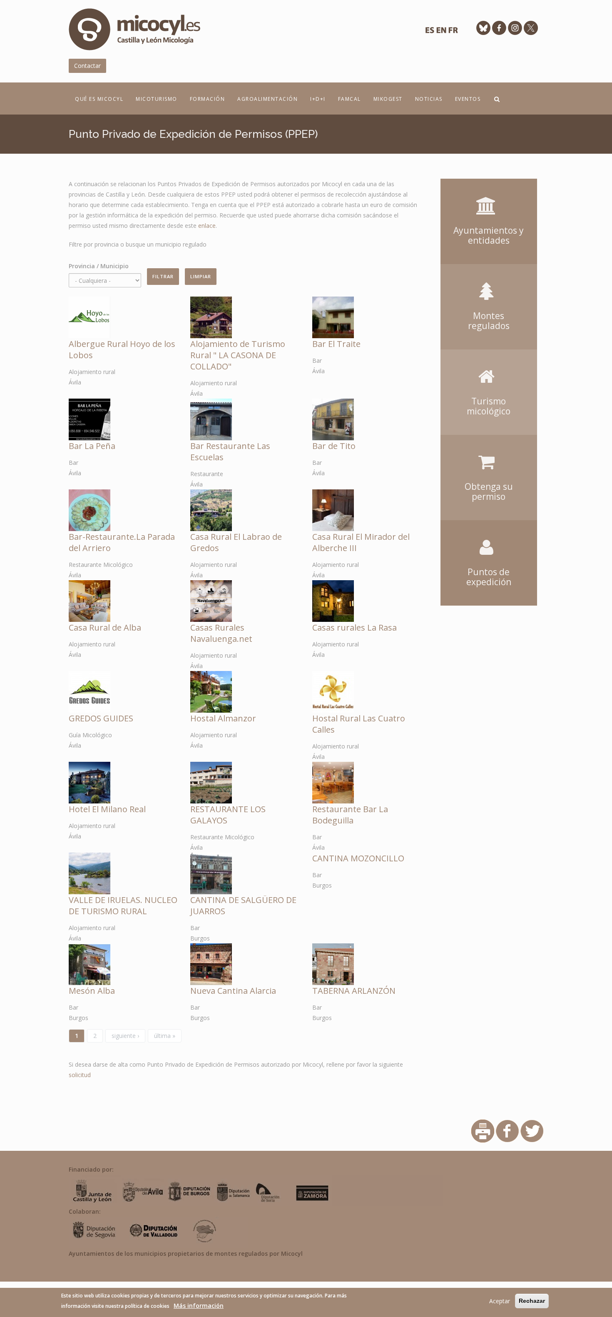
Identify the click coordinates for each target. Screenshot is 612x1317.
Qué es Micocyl (99, 98)
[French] (453, 32)
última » (164, 1036)
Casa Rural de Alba (105, 627)
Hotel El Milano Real (107, 809)
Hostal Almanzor (223, 718)
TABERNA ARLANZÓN (354, 990)
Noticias (429, 98)
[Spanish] (430, 32)
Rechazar (532, 1300)
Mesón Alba (92, 990)
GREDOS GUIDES (101, 718)
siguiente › (125, 1036)
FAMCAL (349, 98)
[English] (441, 32)
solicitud (80, 1075)
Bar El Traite (336, 343)
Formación (207, 98)
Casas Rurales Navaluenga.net (221, 633)
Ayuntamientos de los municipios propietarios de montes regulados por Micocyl (186, 1253)
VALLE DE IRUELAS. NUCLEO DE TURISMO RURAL (123, 905)
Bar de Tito (334, 445)
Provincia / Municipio (99, 266)
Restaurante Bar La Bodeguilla (350, 814)
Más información (199, 1306)
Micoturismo (156, 98)
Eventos (468, 98)
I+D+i (318, 98)
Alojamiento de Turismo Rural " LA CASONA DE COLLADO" (237, 355)
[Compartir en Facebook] (507, 1130)
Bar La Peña (92, 445)
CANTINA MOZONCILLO (358, 858)
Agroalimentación (267, 98)
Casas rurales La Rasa (354, 627)
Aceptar (499, 1301)
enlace (207, 225)
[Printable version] (482, 1130)
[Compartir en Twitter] (531, 1130)
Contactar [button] (87, 66)
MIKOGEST (388, 98)
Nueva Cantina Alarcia (233, 990)
